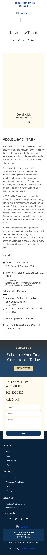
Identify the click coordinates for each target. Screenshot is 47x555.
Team (23, 40)
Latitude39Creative (27, 549)
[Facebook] (18, 122)
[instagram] (29, 122)
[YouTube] (28, 519)
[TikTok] (22, 519)
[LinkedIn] (23, 122)
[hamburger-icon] (23, 20)
